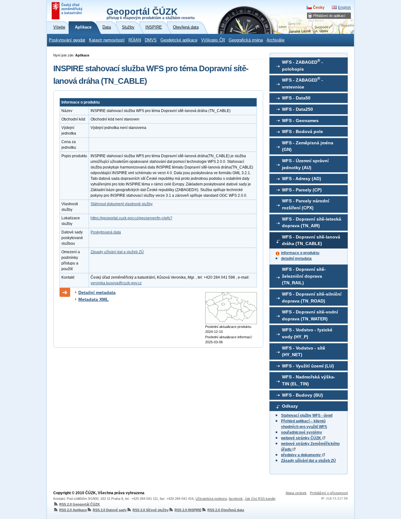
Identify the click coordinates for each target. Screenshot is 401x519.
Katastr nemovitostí (107, 40)
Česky (319, 7)
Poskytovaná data (106, 232)
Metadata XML (93, 299)
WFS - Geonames (300, 120)
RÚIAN (134, 40)
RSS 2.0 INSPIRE (187, 510)
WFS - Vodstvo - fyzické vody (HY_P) (307, 333)
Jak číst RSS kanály (260, 498)
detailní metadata (296, 258)
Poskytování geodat (67, 40)
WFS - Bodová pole (302, 131)
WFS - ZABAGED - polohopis (302, 65)
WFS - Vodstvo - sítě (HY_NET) (303, 351)
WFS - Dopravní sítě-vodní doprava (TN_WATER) (310, 315)
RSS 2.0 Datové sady (110, 510)
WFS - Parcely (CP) (302, 189)
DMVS (151, 40)
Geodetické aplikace (178, 40)
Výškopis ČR (213, 40)
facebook (236, 498)
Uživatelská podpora (211, 498)
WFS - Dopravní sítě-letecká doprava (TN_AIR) (311, 222)
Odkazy (290, 406)
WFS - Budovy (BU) (302, 395)
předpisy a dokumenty (301, 455)
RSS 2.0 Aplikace (73, 510)
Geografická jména (246, 40)
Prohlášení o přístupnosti (329, 493)
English (344, 7)
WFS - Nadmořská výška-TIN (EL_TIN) (308, 380)
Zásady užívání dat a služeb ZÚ (308, 460)
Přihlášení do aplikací (329, 16)
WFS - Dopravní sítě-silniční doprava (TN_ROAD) (311, 297)
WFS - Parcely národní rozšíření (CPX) (305, 204)
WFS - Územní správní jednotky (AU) (305, 164)
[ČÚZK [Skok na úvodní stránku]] (68, 11)
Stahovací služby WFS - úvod (306, 415)
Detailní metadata (97, 292)
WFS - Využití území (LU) (308, 365)
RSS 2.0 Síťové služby (151, 510)
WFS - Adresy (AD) (301, 178)
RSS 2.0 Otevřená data (225, 510)
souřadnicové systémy (301, 432)
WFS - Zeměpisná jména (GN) (307, 146)
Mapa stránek (296, 493)
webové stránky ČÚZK (301, 438)
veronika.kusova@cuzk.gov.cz (116, 283)
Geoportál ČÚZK (151, 13)
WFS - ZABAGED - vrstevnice (302, 82)
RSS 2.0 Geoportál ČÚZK (79, 504)
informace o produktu (300, 253)
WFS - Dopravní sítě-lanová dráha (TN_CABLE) (311, 240)
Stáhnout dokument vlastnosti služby (122, 204)
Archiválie (275, 40)
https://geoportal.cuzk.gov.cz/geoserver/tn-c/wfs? (131, 218)
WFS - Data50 (296, 97)
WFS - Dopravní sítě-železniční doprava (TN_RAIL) (304, 276)
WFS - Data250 (297, 109)
